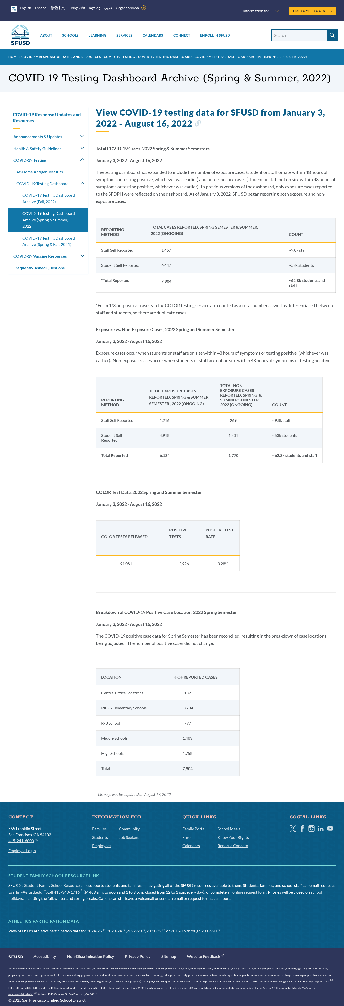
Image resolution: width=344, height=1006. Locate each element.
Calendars (153, 35)
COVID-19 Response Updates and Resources (61, 57)
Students (100, 837)
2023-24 (114, 930)
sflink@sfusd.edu (27, 892)
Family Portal (193, 828)
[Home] (20, 36)
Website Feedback (203, 956)
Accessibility (44, 956)
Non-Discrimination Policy (90, 956)
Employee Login (309, 11)
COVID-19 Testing (119, 57)
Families (99, 828)
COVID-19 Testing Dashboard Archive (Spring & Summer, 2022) (48, 219)
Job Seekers (129, 837)
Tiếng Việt (77, 8)
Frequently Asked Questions (39, 267)
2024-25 (94, 930)
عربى (108, 8)
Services (124, 35)
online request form (249, 892)
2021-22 (153, 930)
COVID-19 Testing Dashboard (165, 57)
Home (13, 57)
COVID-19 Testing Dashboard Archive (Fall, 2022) (48, 198)
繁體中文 (58, 8)
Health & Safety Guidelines (37, 148)
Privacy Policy (138, 956)
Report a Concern (233, 845)
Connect (181, 35)
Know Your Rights (233, 837)
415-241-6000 (21, 840)
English (25, 8)
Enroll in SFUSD (215, 35)
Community (129, 828)
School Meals (229, 828)
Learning (97, 35)
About (46, 35)
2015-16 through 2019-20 (194, 930)
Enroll (187, 837)
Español (41, 8)
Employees (101, 845)
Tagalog (94, 8)
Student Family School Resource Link (56, 885)
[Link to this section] (197, 124)
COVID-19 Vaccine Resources (40, 256)
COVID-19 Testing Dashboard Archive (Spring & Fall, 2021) (48, 241)
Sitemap (168, 956)
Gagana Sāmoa (127, 8)
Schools (70, 35)
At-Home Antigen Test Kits (39, 171)
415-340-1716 (67, 892)
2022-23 (134, 930)
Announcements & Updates (37, 136)
